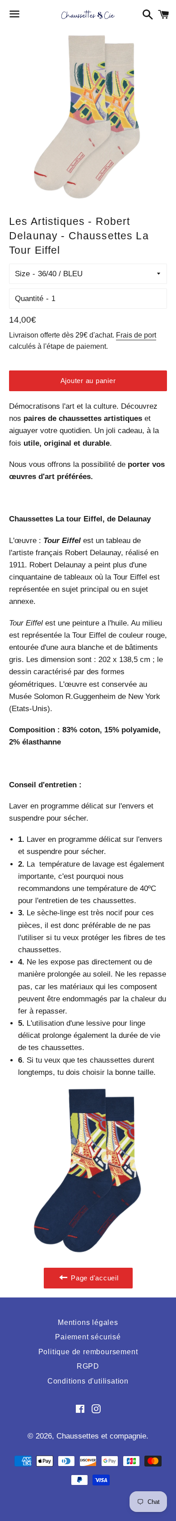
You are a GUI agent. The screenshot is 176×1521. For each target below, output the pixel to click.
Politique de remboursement (88, 1352)
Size (22, 273)
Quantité (29, 298)
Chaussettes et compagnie (101, 1436)
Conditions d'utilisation (88, 1381)
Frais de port (136, 335)
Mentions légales (88, 1322)
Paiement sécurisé (88, 1337)
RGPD (88, 1366)
